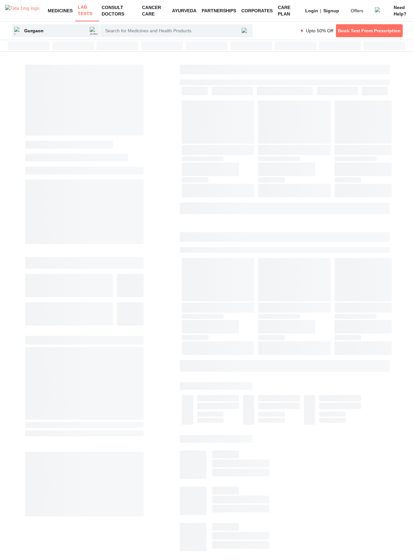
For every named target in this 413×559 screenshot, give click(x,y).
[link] (311, 10)
